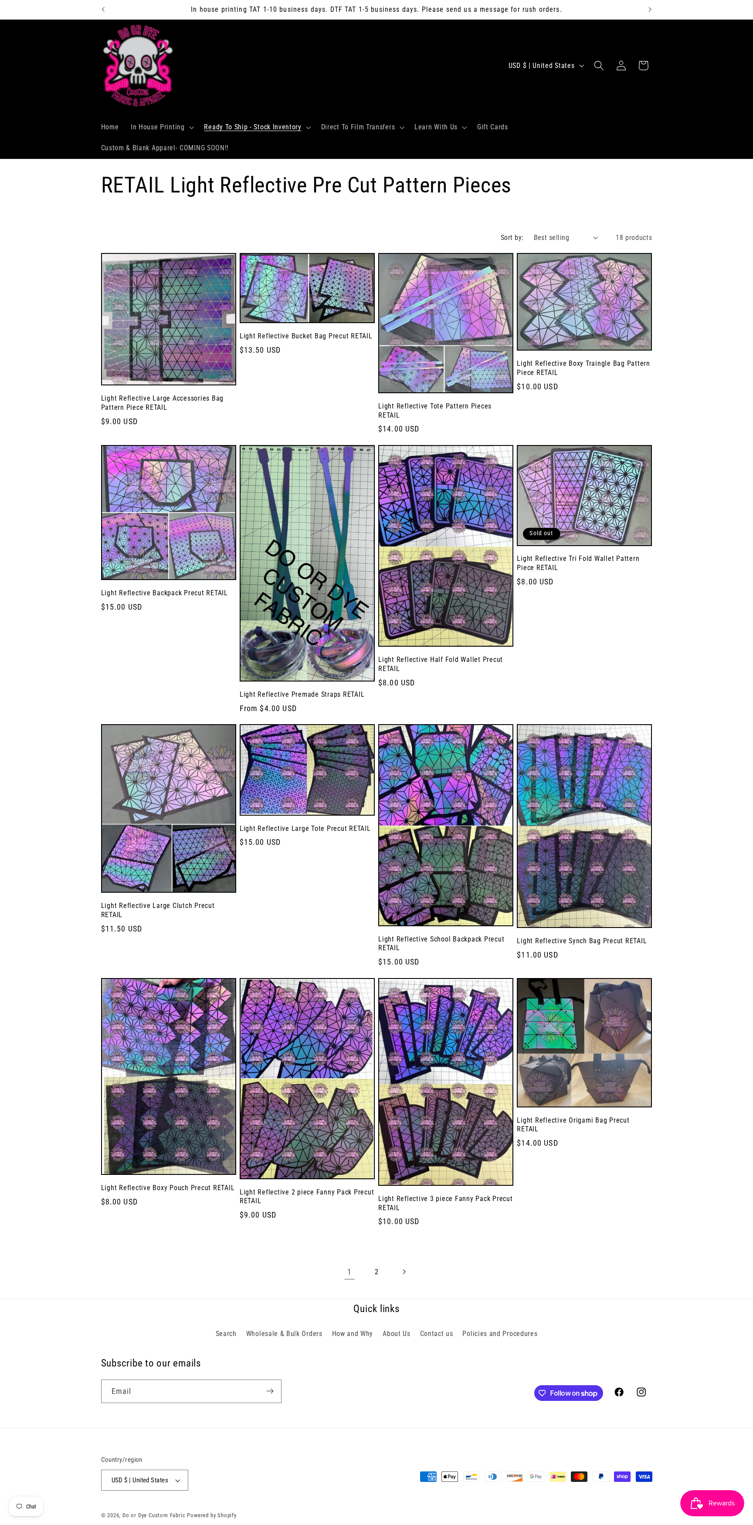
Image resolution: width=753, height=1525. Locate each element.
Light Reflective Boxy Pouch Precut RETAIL (168, 1188)
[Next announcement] (650, 9)
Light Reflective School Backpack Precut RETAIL (441, 943)
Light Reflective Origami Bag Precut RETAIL (573, 1125)
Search (226, 1333)
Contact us (436, 1333)
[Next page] (404, 1272)
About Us (396, 1333)
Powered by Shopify (212, 1515)
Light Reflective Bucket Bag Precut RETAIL (306, 336)
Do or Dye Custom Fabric (154, 1515)
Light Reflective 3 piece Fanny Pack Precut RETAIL (445, 1203)
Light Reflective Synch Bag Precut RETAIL (582, 941)
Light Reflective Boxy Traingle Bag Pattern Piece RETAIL (583, 368)
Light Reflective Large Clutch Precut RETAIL (158, 910)
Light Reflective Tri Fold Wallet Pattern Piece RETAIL (578, 563)
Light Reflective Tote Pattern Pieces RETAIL (435, 410)
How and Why (352, 1333)
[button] (161, 127)
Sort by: (512, 237)
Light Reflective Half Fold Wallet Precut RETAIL (440, 664)
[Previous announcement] (102, 9)
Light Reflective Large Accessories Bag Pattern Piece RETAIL (162, 403)
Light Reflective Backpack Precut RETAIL (164, 593)
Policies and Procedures (499, 1333)
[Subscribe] (270, 1391)
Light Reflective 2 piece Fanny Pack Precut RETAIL (307, 1196)
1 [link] (349, 1271)
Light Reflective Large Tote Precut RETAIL (305, 828)
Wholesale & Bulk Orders (284, 1333)
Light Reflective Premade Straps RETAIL (302, 694)
